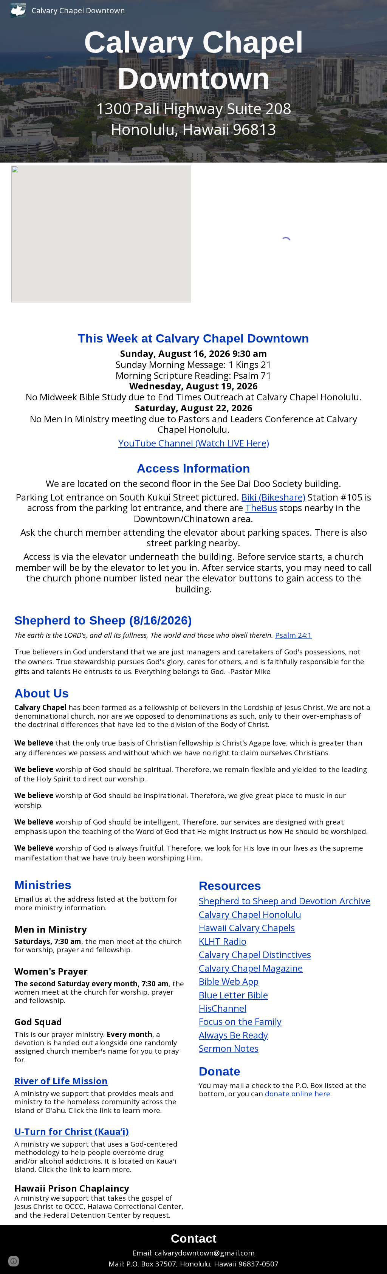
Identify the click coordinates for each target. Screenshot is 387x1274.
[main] (193, 81)
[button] (13, 1261)
